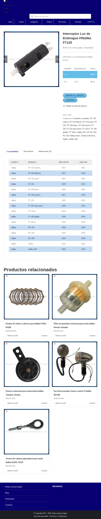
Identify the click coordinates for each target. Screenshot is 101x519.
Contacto (8, 505)
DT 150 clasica (84, 125)
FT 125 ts (86, 129)
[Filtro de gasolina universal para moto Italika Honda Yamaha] (74, 296)
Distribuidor (9, 499)
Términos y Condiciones (58, 516)
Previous (5, 59)
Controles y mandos (81, 118)
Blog (7, 493)
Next (57, 59)
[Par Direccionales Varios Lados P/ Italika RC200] (74, 364)
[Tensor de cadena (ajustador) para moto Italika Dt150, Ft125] (26, 431)
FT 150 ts (72, 132)
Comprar (70, 100)
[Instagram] (58, 492)
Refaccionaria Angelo (13, 487)
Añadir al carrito (75, 95)
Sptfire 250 (73, 139)
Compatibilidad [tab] (12, 151)
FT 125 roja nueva (74, 129)
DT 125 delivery (75, 122)
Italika (79, 132)
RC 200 (66, 136)
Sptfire (65, 139)
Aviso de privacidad (41, 516)
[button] (75, 106)
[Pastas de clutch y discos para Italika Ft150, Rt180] (26, 296)
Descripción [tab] (28, 151)
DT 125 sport (88, 122)
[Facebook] (53, 492)
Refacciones (75, 136)
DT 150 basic (72, 125)
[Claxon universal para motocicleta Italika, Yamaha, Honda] (26, 364)
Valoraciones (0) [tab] (44, 151)
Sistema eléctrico (88, 136)
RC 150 (93, 132)
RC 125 (86, 132)
